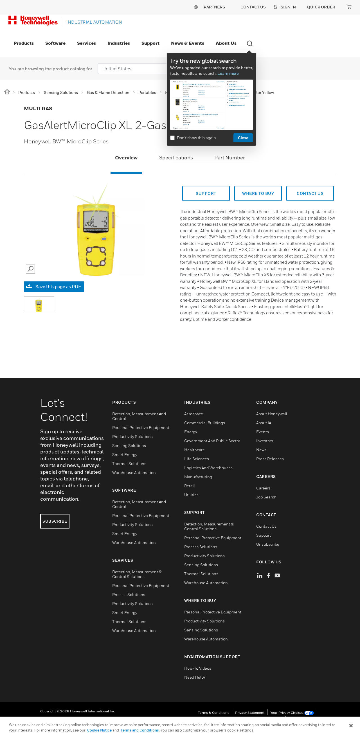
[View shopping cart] (349, 6)
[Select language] (196, 6)
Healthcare (194, 449)
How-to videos (197, 668)
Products (24, 43)
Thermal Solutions (129, 463)
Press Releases (270, 458)
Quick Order (321, 6)
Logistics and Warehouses (208, 467)
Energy (190, 431)
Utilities (191, 494)
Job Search (266, 497)
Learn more (228, 73)
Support (150, 43)
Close (243, 137)
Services (86, 43)
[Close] (351, 725)
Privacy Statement (249, 712)
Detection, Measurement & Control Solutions (137, 574)
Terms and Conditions (140, 730)
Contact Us (266, 526)
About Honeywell (271, 413)
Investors (264, 440)
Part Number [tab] (229, 158)
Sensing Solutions (129, 445)
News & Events (187, 43)
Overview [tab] (126, 158)
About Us (226, 43)
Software (55, 43)
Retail (189, 485)
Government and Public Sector (212, 440)
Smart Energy (124, 454)
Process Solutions (128, 594)
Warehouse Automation (134, 472)
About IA (263, 422)
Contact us (310, 193)
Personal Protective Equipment (140, 427)
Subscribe (54, 521)
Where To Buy (258, 193)
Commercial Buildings (204, 422)
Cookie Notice (99, 730)
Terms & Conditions (213, 712)
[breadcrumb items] (7, 92)
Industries (118, 43)
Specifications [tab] (176, 158)
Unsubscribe (267, 544)
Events (262, 431)
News (261, 449)
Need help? (194, 677)
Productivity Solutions (132, 436)
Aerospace (193, 413)
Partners (214, 6)
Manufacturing (198, 476)
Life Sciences (196, 458)
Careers (263, 488)
